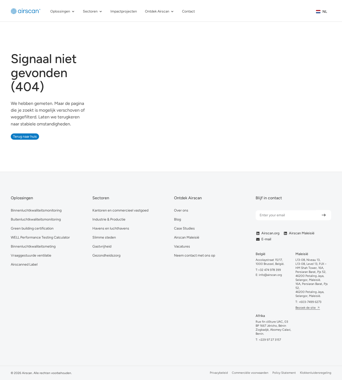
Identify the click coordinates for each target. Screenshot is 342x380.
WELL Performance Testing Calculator (40, 237)
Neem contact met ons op (194, 255)
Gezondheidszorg (106, 255)
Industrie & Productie (108, 219)
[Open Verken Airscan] (172, 11)
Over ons (181, 210)
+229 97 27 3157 (270, 339)
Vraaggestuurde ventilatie (31, 255)
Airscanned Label (24, 264)
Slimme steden (104, 237)
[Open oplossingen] (73, 11)
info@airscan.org (270, 275)
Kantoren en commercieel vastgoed (120, 210)
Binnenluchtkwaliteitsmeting (33, 246)
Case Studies (184, 228)
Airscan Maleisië (186, 237)
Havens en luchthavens (110, 228)
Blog (177, 219)
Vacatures (182, 246)
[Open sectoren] (100, 11)
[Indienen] (323, 215)
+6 (310, 302)
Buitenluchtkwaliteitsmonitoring (36, 219)
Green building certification (32, 228)
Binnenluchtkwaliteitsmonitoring (36, 210)
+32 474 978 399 (269, 270)
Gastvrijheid (101, 246)
